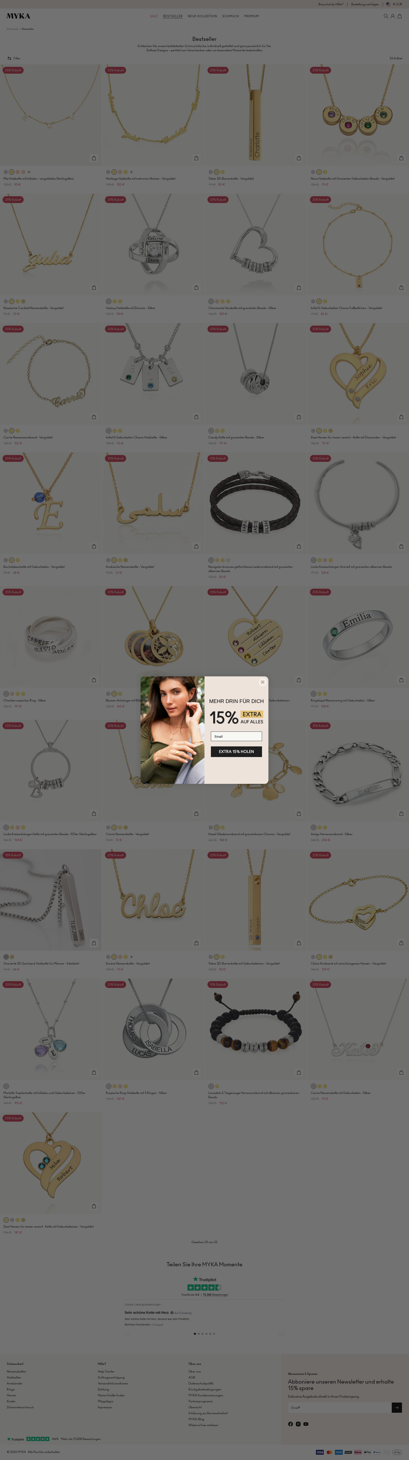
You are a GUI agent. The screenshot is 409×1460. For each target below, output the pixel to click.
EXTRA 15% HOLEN (236, 751)
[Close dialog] (262, 682)
